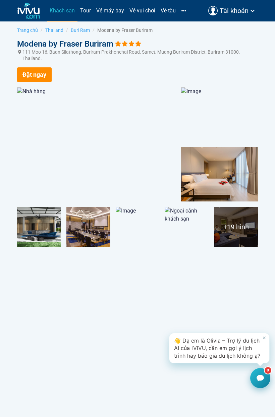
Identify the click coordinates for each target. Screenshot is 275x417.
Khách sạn (62, 10)
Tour (85, 10)
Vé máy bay (110, 10)
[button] (219, 348)
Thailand (54, 30)
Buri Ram (80, 30)
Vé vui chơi (142, 10)
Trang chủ (27, 30)
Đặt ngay (34, 74)
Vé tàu (168, 10)
